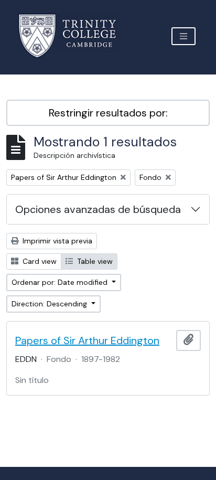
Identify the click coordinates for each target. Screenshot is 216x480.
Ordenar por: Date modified (61, 282)
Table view (94, 261)
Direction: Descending (50, 303)
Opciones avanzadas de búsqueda (98, 209)
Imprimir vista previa (56, 241)
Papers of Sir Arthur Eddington (87, 340)
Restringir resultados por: (108, 113)
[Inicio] (73, 35)
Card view (38, 261)
